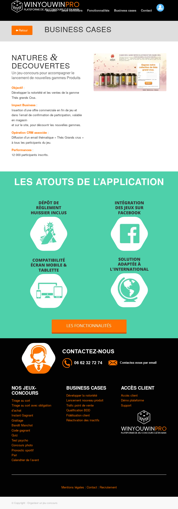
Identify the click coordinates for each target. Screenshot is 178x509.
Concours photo (22, 445)
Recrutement (108, 487)
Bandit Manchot (22, 425)
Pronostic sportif (23, 450)
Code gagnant (21, 430)
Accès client (129, 395)
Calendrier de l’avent (25, 460)
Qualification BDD (78, 410)
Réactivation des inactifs (82, 420)
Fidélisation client (78, 415)
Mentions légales (72, 487)
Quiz (15, 435)
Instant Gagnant (22, 415)
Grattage (17, 420)
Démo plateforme (132, 400)
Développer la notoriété (81, 395)
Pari (14, 455)
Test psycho (20, 440)
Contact (92, 487)
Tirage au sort (21, 400)
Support (126, 405)
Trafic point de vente (80, 405)
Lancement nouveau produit (84, 400)
